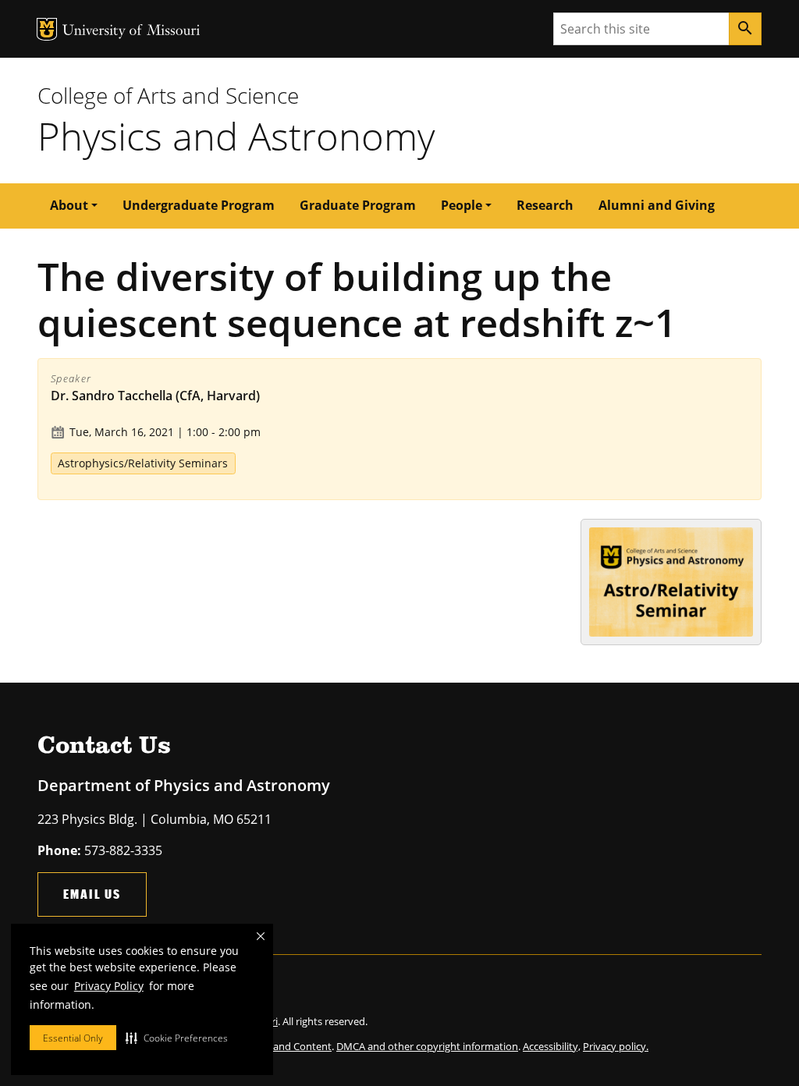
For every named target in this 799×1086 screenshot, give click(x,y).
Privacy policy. (615, 1046)
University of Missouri (131, 31)
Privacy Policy (109, 985)
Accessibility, (552, 1046)
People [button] (461, 205)
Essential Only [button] (73, 1038)
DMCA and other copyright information (427, 1046)
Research (545, 205)
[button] (177, 1037)
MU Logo (47, 29)
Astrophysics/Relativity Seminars (143, 463)
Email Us (92, 893)
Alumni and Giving (656, 205)
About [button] (69, 205)
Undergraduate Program (199, 205)
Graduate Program (358, 205)
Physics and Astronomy (236, 135)
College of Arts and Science (168, 95)
